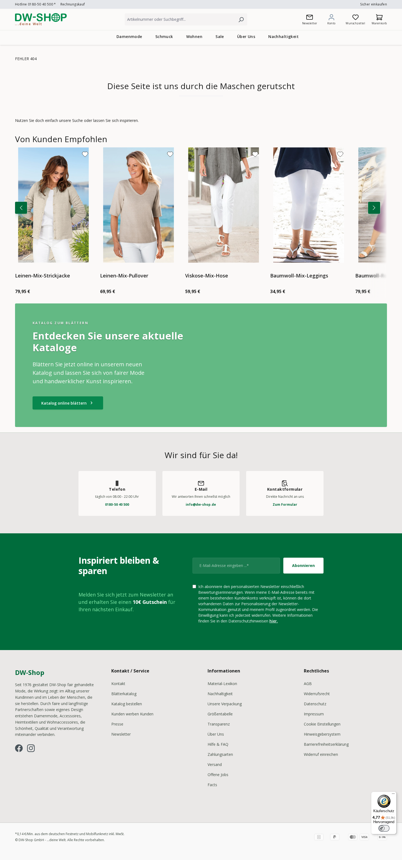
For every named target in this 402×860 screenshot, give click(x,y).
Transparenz (219, 724)
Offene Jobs (218, 774)
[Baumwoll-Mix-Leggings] (308, 205)
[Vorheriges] (21, 208)
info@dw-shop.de (201, 504)
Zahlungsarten (220, 754)
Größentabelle (220, 713)
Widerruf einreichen (321, 754)
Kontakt (118, 683)
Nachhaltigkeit (220, 693)
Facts (212, 784)
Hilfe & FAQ (218, 744)
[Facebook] (19, 748)
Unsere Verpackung (225, 703)
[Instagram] (31, 748)
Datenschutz (315, 703)
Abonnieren (303, 565)
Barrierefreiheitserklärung (326, 744)
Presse (117, 724)
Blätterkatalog (123, 693)
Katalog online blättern (67, 403)
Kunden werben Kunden (132, 713)
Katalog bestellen (126, 703)
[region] (201, 216)
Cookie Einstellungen (322, 724)
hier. (273, 621)
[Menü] (393, 795)
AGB (308, 683)
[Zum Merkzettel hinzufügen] (85, 154)
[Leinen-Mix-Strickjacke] (53, 205)
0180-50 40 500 (117, 504)
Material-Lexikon (222, 683)
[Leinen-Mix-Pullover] (138, 205)
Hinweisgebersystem (322, 734)
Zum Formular (285, 504)
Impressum (314, 713)
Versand (215, 764)
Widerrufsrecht (317, 693)
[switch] (383, 828)
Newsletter (121, 734)
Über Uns (216, 734)
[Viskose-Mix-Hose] (223, 205)
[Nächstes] (374, 208)
